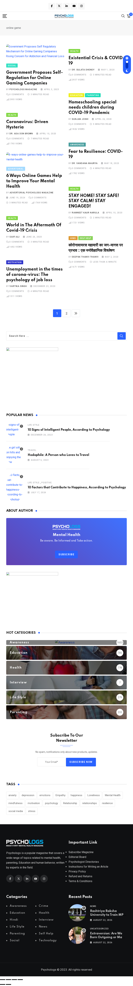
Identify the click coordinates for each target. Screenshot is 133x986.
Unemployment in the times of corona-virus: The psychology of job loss (34, 274)
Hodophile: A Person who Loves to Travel (58, 455)
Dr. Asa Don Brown (21, 133)
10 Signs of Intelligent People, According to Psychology (69, 429)
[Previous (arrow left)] (2, 984)
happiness (76, 795)
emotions (44, 795)
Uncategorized (99, 928)
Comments (16, 94)
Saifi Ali (14, 237)
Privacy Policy (77, 871)
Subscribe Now (80, 762)
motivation (34, 803)
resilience (107, 803)
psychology (51, 803)
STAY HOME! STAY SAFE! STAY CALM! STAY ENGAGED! (94, 201)
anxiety (12, 795)
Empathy (60, 795)
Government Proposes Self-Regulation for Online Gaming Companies (34, 77)
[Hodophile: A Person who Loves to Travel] (15, 455)
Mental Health (113, 795)
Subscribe (66, 554)
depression (28, 795)
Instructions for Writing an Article (88, 866)
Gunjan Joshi (80, 119)
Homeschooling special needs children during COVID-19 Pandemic (93, 107)
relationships (89, 803)
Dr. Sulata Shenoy (83, 70)
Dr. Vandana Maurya (84, 163)
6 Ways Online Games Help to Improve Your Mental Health (34, 181)
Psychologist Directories (84, 861)
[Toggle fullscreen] (8, 979)
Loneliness (93, 795)
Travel (32, 450)
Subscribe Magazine (81, 852)
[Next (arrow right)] (8, 984)
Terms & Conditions (80, 881)
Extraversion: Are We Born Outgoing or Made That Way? (108, 937)
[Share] (14, 979)
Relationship (70, 803)
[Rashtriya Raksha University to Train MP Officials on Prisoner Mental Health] (77, 912)
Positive (46, 482)
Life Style (33, 425)
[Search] (123, 16)
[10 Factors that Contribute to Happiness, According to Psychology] (15, 487)
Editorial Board (77, 857)
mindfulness (15, 803)
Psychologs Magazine (23, 89)
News (93, 906)
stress (31, 811)
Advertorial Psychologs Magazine (32, 192)
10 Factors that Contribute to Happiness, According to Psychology (77, 487)
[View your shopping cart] (128, 15)
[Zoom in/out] (2, 979)
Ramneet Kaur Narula (85, 212)
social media (15, 811)
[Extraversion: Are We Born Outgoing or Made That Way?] (77, 935)
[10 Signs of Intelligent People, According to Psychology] (15, 429)
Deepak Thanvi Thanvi (85, 257)
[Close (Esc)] (20, 979)
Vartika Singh (18, 286)
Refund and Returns (80, 876)
